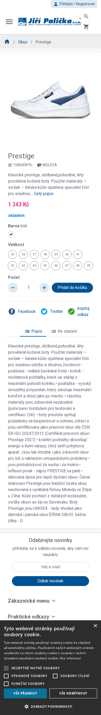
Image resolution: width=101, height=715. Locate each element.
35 (13, 254)
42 (12, 265)
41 (78, 254)
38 (45, 254)
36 (23, 254)
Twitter (56, 311)
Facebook (27, 311)
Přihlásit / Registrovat (74, 4)
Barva (17, 225)
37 (34, 254)
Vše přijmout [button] (25, 693)
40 (67, 254)
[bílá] (11, 234)
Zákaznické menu (28, 601)
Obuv (23, 42)
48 (78, 265)
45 (45, 265)
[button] (50, 706)
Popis (33, 331)
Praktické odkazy (28, 617)
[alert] (50, 667)
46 (56, 265)
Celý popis (43, 193)
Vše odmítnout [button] (73, 693)
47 (67, 265)
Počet (14, 277)
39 (56, 254)
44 (34, 265)
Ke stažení (64, 331)
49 (88, 265)
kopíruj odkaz (83, 311)
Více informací (70, 658)
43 (23, 265)
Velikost (16, 244)
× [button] (95, 626)
